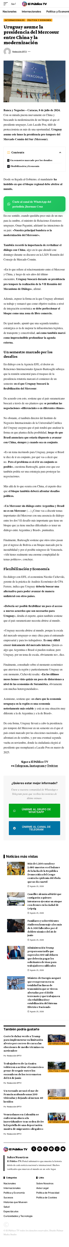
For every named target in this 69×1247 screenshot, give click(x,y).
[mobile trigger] (7, 3)
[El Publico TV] (34, 3)
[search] (62, 4)
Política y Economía (39, 20)
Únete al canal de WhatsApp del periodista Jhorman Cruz (31, 204)
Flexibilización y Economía (25, 166)
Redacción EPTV (19, 51)
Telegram (21, 765)
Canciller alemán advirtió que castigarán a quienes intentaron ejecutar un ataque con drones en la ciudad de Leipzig (44, 901)
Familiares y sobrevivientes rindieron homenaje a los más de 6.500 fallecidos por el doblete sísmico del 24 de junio (44, 928)
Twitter (52, 765)
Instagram (37, 765)
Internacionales (15, 20)
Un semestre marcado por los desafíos (31, 160)
